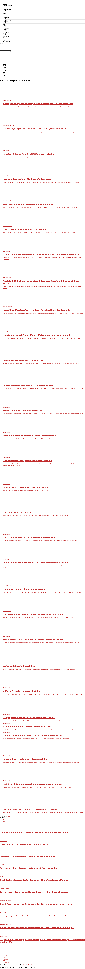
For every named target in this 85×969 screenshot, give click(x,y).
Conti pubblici (8, 5)
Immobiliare (8, 9)
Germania (7, 18)
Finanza (7, 8)
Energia (4, 12)
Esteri (4, 24)
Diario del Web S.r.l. (27, 964)
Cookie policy (5, 960)
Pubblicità (5, 956)
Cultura (4, 39)
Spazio (4, 33)
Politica (4, 14)
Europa (4, 16)
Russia (6, 21)
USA (6, 25)
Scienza (4, 37)
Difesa (4, 13)
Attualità (4, 35)
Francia (7, 17)
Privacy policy (5, 959)
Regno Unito (8, 20)
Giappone (7, 31)
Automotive (8, 6)
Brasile (7, 29)
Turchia (7, 32)
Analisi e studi (6, 36)
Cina (6, 27)
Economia (5, 4)
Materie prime (8, 10)
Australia (7, 28)
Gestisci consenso (6, 962)
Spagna (7, 22)
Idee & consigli (6, 41)
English (4, 40)
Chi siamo (5, 957)
